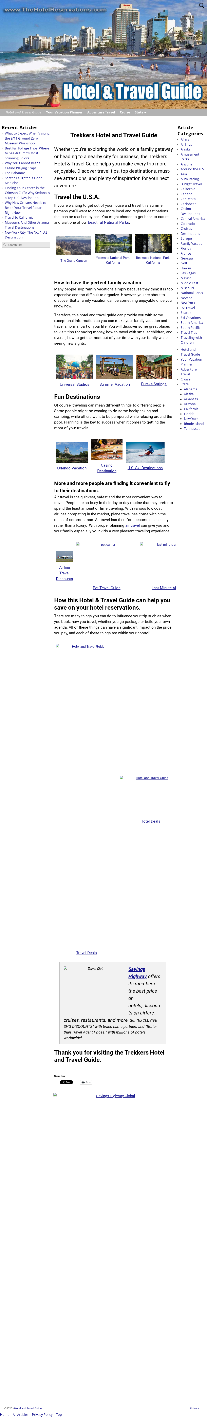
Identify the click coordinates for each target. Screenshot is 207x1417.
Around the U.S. (193, 169)
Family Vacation (193, 243)
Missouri (187, 288)
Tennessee (192, 428)
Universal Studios (74, 384)
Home (4, 1414)
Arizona (186, 164)
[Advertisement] (26, 315)
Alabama (190, 389)
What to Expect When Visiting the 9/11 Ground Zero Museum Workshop (27, 138)
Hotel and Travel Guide (23, 112)
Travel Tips (189, 332)
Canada (186, 194)
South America (192, 322)
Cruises (186, 228)
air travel (132, 525)
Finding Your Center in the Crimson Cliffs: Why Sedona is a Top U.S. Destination (27, 193)
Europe (186, 238)
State (139, 112)
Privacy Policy (42, 1414)
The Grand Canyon (73, 261)
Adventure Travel (101, 112)
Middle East (189, 283)
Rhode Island (194, 423)
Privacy (194, 1408)
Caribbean (188, 204)
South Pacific (190, 327)
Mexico (186, 278)
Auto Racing (190, 179)
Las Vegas (188, 273)
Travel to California (19, 217)
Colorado (188, 223)
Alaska (185, 149)
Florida (186, 248)
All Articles (21, 1414)
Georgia (187, 258)
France (186, 253)
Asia (184, 174)
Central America (193, 218)
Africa (185, 139)
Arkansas (191, 399)
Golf (184, 263)
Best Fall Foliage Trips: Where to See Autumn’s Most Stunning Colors (27, 153)
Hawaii (186, 268)
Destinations (190, 233)
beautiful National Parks (108, 222)
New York (188, 303)
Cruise (125, 112)
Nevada (186, 298)
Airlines (186, 144)
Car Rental (188, 199)
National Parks (192, 293)
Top (59, 1414)
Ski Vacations (191, 318)
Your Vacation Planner (64, 112)
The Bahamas (15, 173)
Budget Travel (191, 184)
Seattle (186, 312)
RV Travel (188, 308)
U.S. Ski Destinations (145, 468)
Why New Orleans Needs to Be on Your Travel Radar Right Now (25, 207)
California (188, 189)
